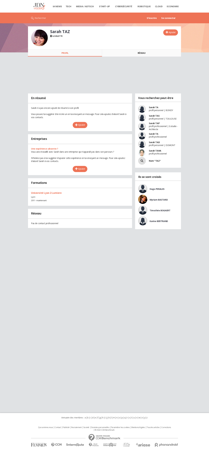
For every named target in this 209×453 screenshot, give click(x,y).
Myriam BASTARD (159, 199)
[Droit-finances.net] (94, 445)
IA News (57, 6)
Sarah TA (153, 107)
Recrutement (76, 427)
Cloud (159, 6)
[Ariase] (143, 444)
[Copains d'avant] (110, 445)
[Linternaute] (75, 444)
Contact (58, 427)
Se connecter (168, 17)
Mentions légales (138, 427)
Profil (65, 52)
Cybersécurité (123, 6)
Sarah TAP (154, 123)
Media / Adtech (85, 6)
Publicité (66, 427)
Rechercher (40, 17)
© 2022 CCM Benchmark (104, 430)
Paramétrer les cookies (120, 427)
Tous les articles (153, 427)
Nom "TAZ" (155, 160)
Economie (173, 6)
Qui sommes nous (45, 427)
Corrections (166, 427)
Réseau (141, 52)
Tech (68, 6)
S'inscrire (152, 17)
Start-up (104, 6)
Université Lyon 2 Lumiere (46, 193)
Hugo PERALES (157, 189)
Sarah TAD (154, 142)
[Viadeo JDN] (126, 445)
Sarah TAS (154, 115)
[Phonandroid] (166, 445)
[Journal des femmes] (39, 445)
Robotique (144, 6)
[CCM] (56, 445)
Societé (86, 427)
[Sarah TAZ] (39, 37)
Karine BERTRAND (159, 221)
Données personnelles (100, 427)
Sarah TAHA (155, 150)
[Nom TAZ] (142, 161)
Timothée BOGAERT (160, 210)
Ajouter (172, 32)
